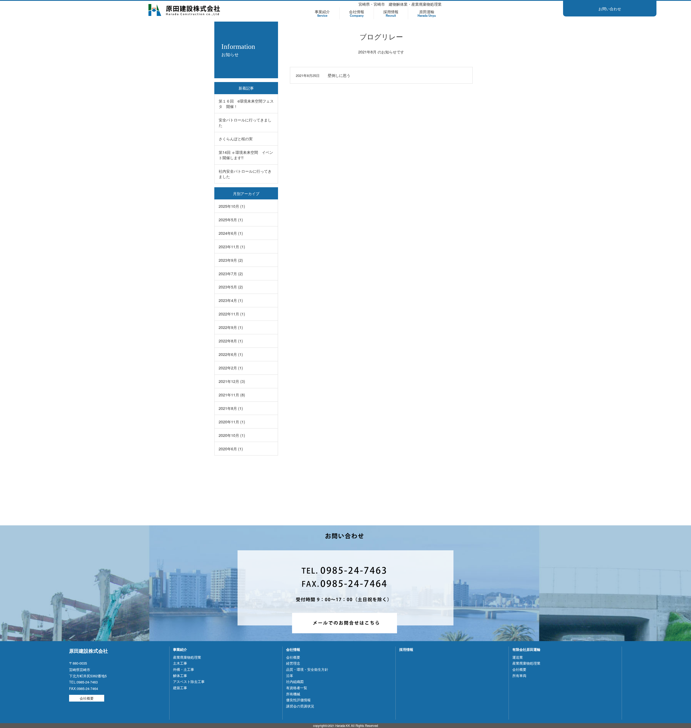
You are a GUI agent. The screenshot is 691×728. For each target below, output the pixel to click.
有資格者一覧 (296, 687)
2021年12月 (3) (232, 381)
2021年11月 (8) (232, 394)
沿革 (289, 675)
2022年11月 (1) (232, 314)
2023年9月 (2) (231, 260)
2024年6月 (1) (231, 233)
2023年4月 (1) (231, 300)
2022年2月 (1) (231, 367)
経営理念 (293, 663)
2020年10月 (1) (232, 435)
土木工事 (180, 663)
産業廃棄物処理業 (187, 657)
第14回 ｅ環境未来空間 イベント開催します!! (246, 154)
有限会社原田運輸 (526, 649)
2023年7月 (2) (231, 273)
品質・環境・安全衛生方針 (307, 669)
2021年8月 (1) (231, 408)
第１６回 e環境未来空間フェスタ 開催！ (246, 103)
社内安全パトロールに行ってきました (245, 173)
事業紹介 (322, 13)
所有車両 (519, 675)
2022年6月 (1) (231, 354)
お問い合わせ (609, 8)
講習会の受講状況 (300, 706)
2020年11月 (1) (232, 421)
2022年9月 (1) (231, 327)
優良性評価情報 (298, 699)
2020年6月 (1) (231, 448)
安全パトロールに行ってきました (245, 122)
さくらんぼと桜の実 (236, 138)
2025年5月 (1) (231, 219)
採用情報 (390, 13)
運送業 (517, 657)
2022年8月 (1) (231, 340)
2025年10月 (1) (232, 206)
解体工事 (180, 675)
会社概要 (87, 698)
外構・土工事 (183, 669)
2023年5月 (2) (231, 287)
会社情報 (356, 13)
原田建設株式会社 (184, 10)
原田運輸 (427, 13)
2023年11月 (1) (232, 246)
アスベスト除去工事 (189, 681)
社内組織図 (295, 681)
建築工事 (180, 687)
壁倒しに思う (339, 75)
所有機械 (293, 693)
